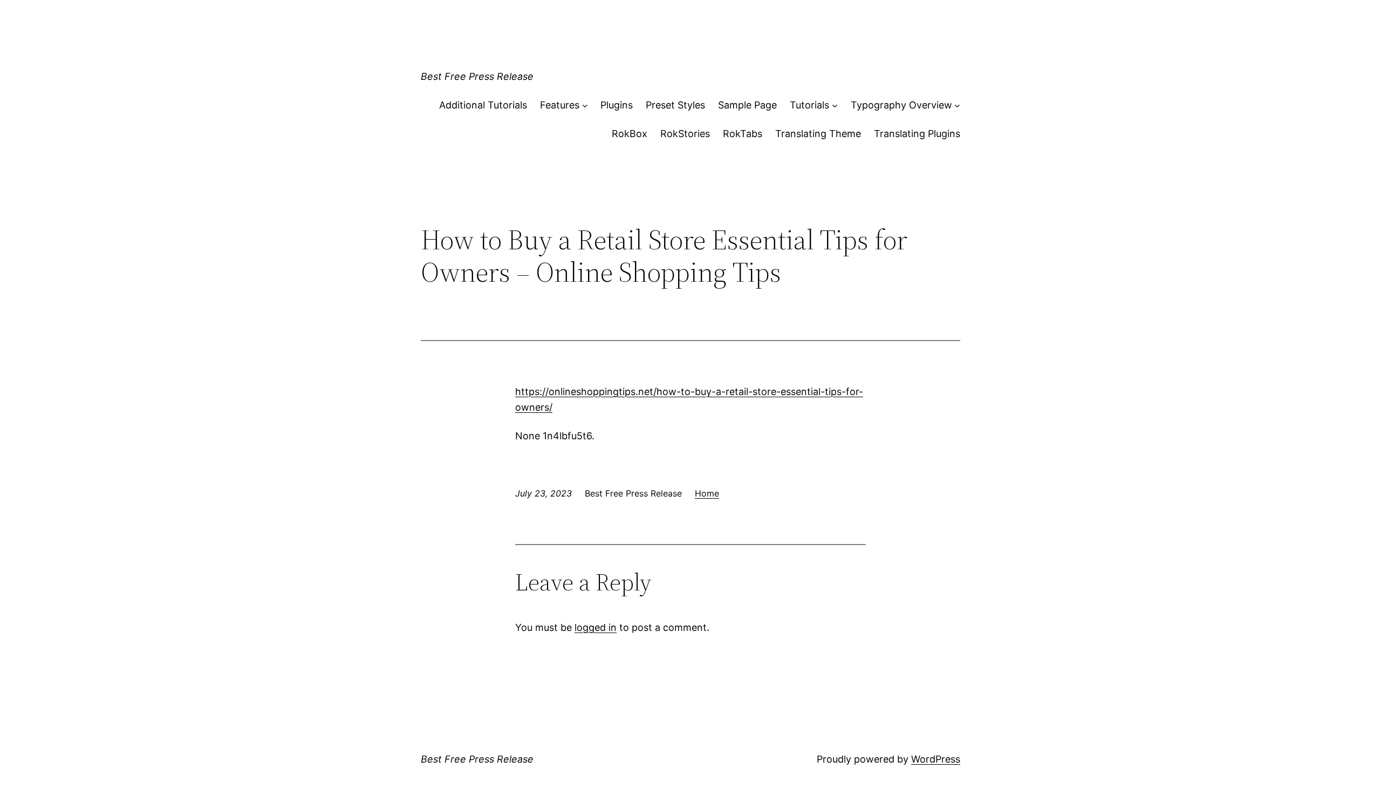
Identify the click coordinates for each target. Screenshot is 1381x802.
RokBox (629, 133)
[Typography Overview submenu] (957, 105)
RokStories (685, 133)
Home (707, 493)
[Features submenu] (585, 105)
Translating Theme (818, 133)
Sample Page (747, 105)
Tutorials (809, 105)
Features (559, 105)
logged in (596, 627)
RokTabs (742, 133)
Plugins (616, 105)
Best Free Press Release (477, 76)
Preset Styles (675, 105)
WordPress (935, 759)
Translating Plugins (917, 133)
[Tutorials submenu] (835, 105)
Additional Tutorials (483, 105)
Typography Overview (901, 105)
